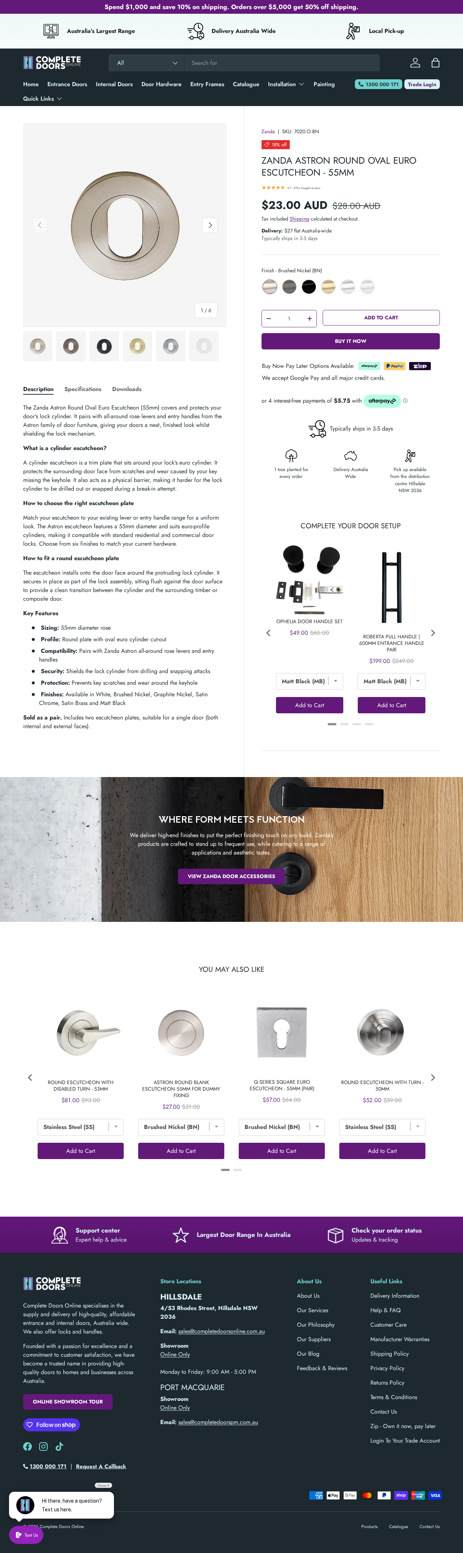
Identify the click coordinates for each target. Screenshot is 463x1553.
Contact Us (383, 1411)
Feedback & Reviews (322, 1368)
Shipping (299, 218)
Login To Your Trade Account (405, 1440)
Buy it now (350, 341)
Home (31, 84)
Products (369, 1526)
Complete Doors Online (61, 1526)
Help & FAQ (385, 1310)
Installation (282, 84)
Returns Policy (387, 1382)
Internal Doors (114, 84)
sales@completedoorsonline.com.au (221, 1331)
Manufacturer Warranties (399, 1339)
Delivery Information (394, 1296)
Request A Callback (101, 1466)
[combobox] (244, 62)
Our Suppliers (314, 1339)
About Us (308, 1296)
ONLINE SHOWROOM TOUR (68, 1401)
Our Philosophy (316, 1325)
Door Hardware (161, 84)
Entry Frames (207, 84)
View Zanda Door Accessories (231, 876)
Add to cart (381, 317)
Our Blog (308, 1354)
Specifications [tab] (82, 389)
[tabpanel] (124, 567)
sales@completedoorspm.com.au (218, 1422)
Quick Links (38, 99)
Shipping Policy (389, 1354)
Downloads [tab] (126, 389)
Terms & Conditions (393, 1397)
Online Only (175, 1354)
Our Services (312, 1310)
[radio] (270, 286)
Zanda (268, 131)
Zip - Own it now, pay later (403, 1426)
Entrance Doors (67, 84)
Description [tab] (38, 389)
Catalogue (246, 84)
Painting (324, 84)
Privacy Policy (387, 1368)
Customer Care (388, 1325)
